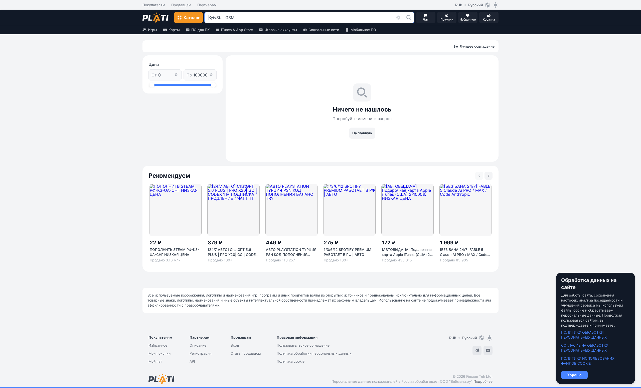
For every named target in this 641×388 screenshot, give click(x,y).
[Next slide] (489, 176)
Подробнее (483, 381)
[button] (409, 18)
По (189, 75)
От (154, 75)
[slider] (151, 84)
